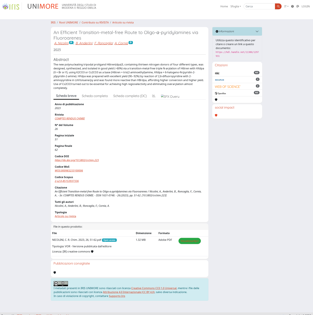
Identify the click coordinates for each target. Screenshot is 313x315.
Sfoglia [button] (235, 6)
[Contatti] (297, 6)
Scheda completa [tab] (95, 96)
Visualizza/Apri (190, 241)
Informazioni (226, 31)
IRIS (53, 22)
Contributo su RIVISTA (95, 22)
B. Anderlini (83, 43)
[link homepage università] (62, 6)
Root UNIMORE (68, 22)
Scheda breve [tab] (66, 96)
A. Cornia (121, 43)
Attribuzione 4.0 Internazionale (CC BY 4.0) (129, 292)
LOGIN (306, 6)
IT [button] (285, 6)
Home (224, 6)
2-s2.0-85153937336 (67, 181)
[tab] (153, 95)
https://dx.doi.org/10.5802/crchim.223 (77, 160)
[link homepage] (12, 6)
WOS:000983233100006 (69, 170)
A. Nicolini (61, 43)
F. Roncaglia (103, 43)
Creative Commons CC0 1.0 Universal (154, 288)
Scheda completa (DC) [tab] (130, 96)
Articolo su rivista (123, 22)
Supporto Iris (117, 296)
